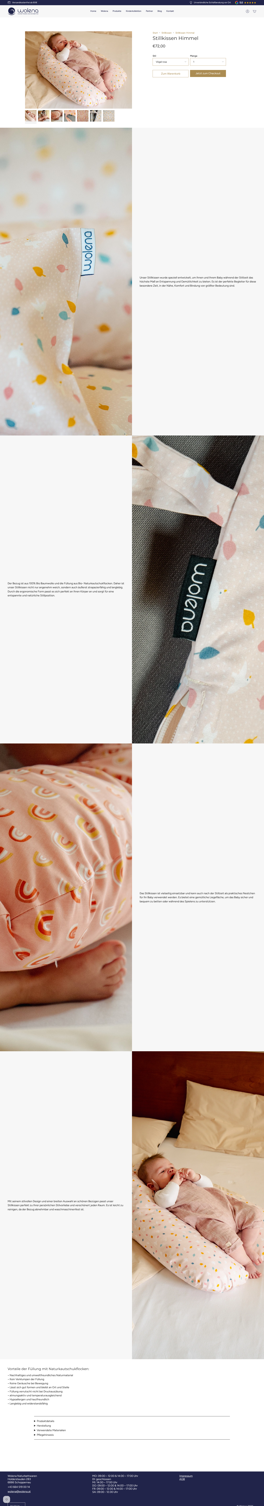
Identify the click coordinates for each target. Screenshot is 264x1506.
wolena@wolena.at (19, 1491)
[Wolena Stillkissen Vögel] (95, 116)
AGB (182, 1479)
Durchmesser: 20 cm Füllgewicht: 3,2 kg (46, 1421)
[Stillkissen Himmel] (31, 116)
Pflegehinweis (45, 1434)
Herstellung (44, 1425)
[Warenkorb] (254, 11)
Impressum (186, 1475)
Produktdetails (45, 1421)
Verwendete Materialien (51, 1430)
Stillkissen (166, 32)
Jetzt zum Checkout (208, 73)
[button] (104, 11)
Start (155, 32)
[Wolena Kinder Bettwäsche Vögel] (108, 116)
